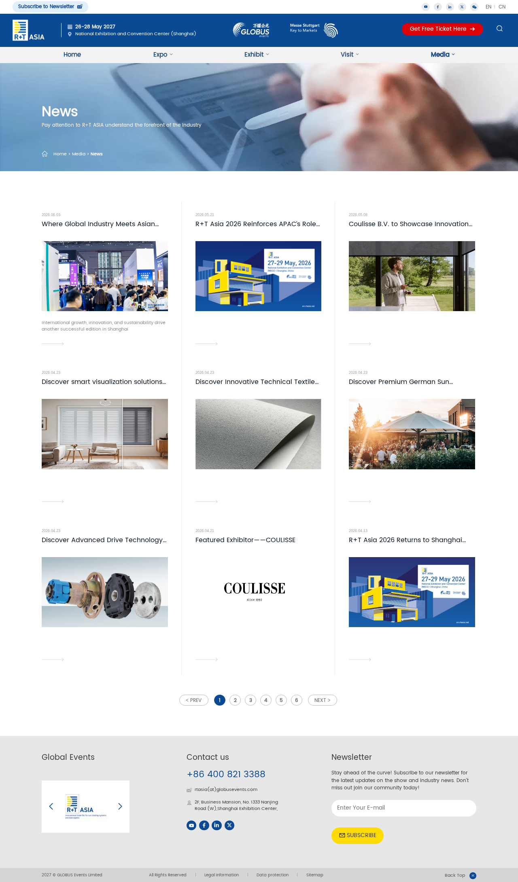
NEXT (320, 700)
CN (502, 7)
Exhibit (253, 55)
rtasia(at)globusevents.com (226, 789)
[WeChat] (474, 7)
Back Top (455, 875)
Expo (160, 55)
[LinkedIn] (216, 825)
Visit (347, 55)
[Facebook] (204, 825)
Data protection (273, 875)
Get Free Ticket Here (438, 28)
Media (440, 55)
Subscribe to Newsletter (46, 6)
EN (488, 7)
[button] (51, 806)
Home (72, 55)
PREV (196, 700)
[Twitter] (462, 7)
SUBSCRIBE (361, 835)
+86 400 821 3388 (226, 775)
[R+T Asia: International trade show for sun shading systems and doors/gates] (29, 30)
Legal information (221, 875)
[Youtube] (191, 825)
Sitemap (314, 875)
